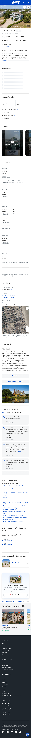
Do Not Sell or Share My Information (11, 696)
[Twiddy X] (8, 732)
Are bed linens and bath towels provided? (14, 496)
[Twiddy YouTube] (12, 732)
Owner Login (5, 665)
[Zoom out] (27, 330)
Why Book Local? (6, 650)
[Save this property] (28, 7)
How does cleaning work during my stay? (14, 506)
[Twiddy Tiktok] (20, 732)
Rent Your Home (6, 674)
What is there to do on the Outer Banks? (14, 515)
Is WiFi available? (7, 498)
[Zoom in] (27, 327)
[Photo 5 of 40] (19, 26)
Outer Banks (8, 601)
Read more (5, 60)
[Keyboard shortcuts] (12, 333)
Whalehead (19, 601)
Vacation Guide (6, 646)
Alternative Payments (7, 669)
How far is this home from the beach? (13, 521)
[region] (15, 320)
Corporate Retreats (7, 655)
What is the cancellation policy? (11, 490)
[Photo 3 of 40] (15, 26)
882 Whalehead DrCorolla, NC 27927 (9, 296)
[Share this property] (24, 7)
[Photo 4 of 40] (17, 26)
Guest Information (6, 667)
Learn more (15, 376)
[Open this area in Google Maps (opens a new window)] (4, 333)
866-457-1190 (6, 704)
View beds (6, 42)
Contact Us (5, 684)
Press (3, 689)
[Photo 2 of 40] (13, 26)
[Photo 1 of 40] (12, 26)
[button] (7, 2)
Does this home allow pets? (10, 500)
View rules (6, 46)
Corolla (13, 601)
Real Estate (5, 672)
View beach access (23, 38)
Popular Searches (6, 648)
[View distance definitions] (11, 289)
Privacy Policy (5, 693)
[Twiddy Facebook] (4, 732)
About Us (4, 682)
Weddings (4, 652)
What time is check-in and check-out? (13, 486)
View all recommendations (15, 473)
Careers (4, 687)
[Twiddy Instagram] (17, 732)
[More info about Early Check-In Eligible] (17, 109)
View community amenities (15, 381)
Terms (28, 333)
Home (3, 601)
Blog (3, 643)
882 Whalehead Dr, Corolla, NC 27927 (10, 33)
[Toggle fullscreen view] (27, 308)
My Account (5, 663)
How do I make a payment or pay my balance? (15, 488)
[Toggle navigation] (2, 2)
